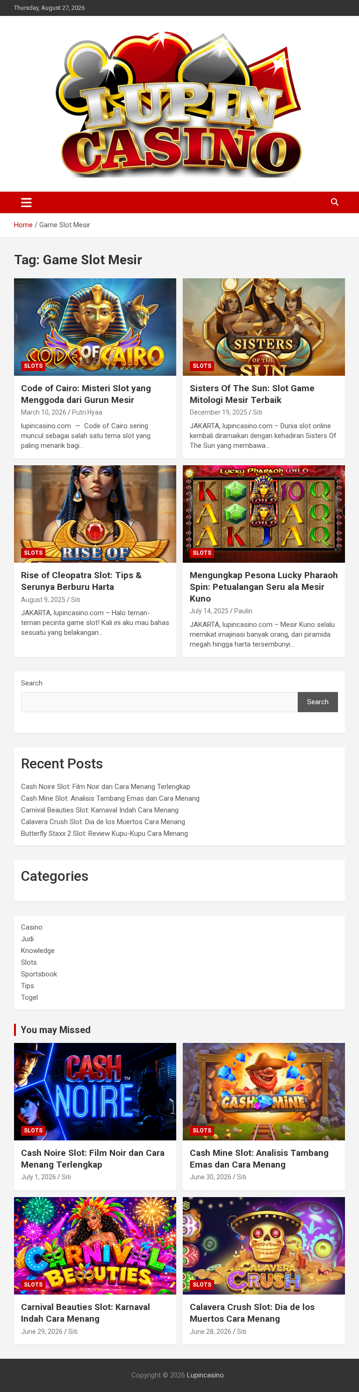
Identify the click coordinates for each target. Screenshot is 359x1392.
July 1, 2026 (38, 1177)
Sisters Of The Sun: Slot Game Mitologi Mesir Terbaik (252, 394)
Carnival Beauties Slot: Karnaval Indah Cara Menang (100, 810)
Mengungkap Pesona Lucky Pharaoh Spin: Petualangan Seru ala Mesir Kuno (264, 586)
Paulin (243, 611)
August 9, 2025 (43, 599)
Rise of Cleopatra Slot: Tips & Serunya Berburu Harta (81, 581)
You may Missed (56, 1029)
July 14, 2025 (209, 611)
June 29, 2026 (42, 1331)
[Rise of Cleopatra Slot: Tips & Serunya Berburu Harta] (95, 514)
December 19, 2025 (218, 412)
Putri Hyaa (87, 412)
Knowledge (38, 950)
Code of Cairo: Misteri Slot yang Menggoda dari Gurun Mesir (86, 394)
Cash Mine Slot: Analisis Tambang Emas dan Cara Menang (110, 798)
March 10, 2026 (43, 412)
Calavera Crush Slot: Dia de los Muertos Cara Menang (103, 822)
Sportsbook (39, 974)
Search (32, 683)
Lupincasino (205, 1375)
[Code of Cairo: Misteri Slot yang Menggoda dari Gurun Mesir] (95, 327)
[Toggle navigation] (26, 202)
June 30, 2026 (210, 1177)
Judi (27, 939)
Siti (257, 412)
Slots (33, 366)
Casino (32, 927)
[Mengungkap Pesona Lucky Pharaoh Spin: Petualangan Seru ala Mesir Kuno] (263, 514)
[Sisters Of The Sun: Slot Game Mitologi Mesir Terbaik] (263, 327)
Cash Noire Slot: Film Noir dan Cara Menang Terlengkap (105, 786)
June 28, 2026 (210, 1331)
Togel (29, 997)
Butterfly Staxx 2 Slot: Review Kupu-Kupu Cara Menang (104, 833)
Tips (27, 986)
